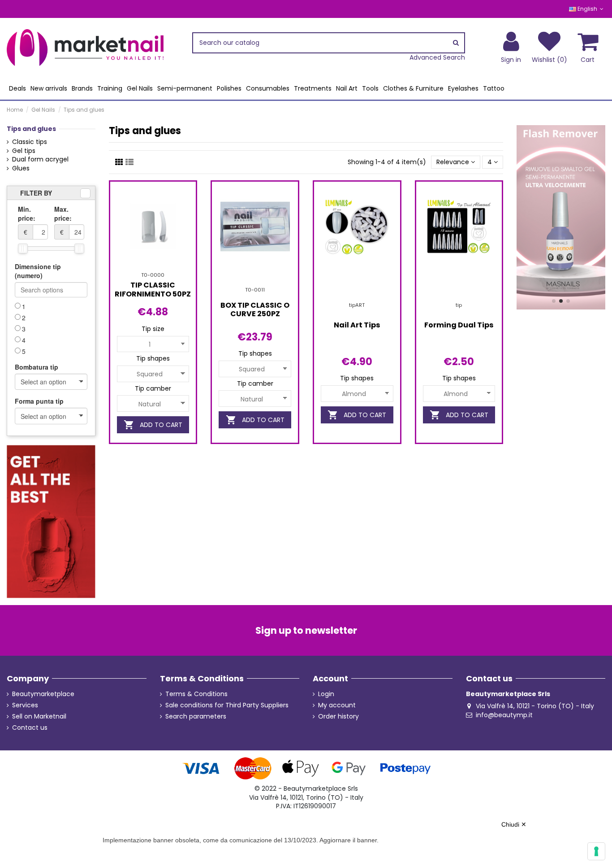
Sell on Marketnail (39, 716)
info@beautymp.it (504, 714)
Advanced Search (437, 57)
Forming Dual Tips (458, 325)
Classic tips (29, 142)
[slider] (23, 248)
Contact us (29, 727)
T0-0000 (152, 275)
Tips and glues (31, 128)
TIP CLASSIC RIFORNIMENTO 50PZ (153, 289)
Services (25, 705)
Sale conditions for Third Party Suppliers (227, 705)
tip (459, 305)
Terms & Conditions (196, 694)
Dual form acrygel (40, 159)
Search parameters (195, 716)
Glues (21, 168)
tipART (357, 305)
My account (337, 705)
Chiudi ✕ (513, 824)
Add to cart (153, 424)
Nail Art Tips (357, 325)
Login (326, 694)
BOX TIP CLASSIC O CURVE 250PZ (254, 309)
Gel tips (23, 151)
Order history (338, 716)
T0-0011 (255, 289)
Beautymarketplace (43, 694)
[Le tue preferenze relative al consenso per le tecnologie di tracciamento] (596, 851)
